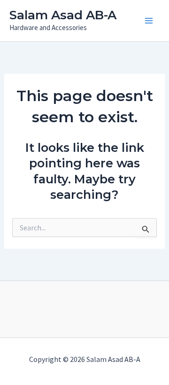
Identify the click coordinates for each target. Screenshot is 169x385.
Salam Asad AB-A (62, 15)
